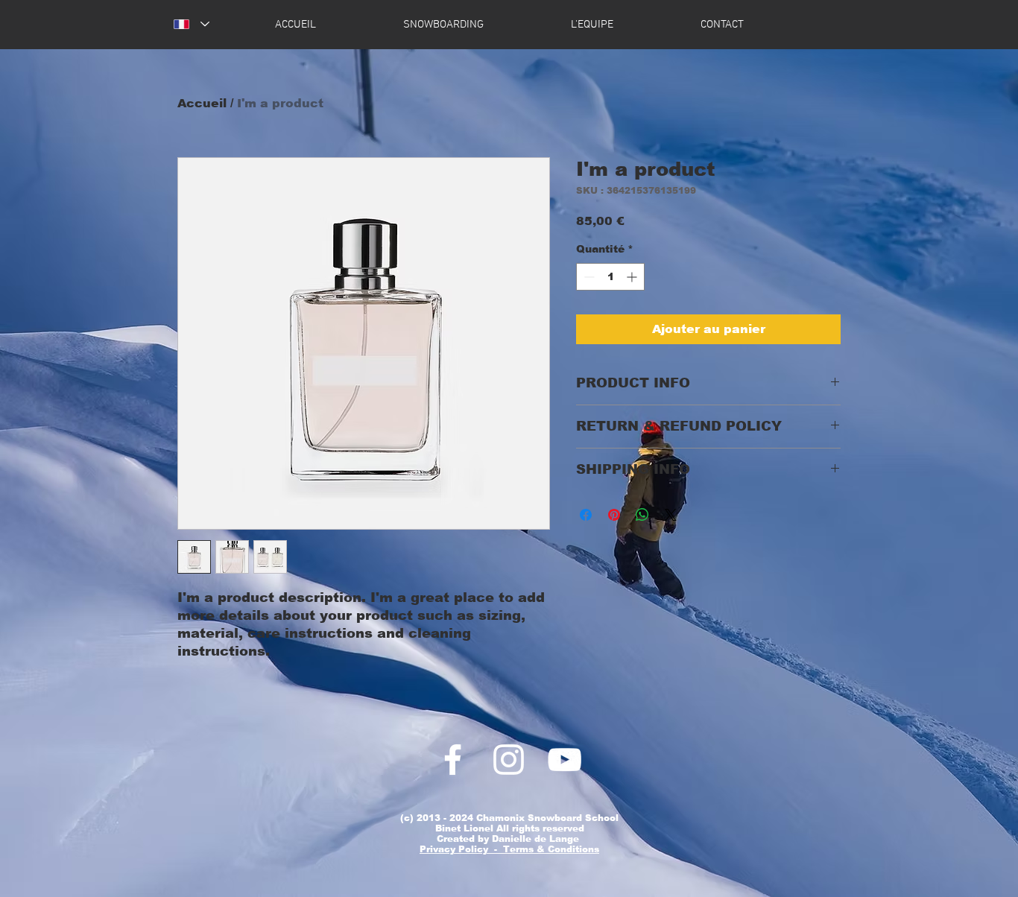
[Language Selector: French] (191, 24)
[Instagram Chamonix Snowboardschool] (508, 759)
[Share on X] (671, 515)
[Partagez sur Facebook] (586, 515)
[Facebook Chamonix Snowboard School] (452, 759)
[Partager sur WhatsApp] (642, 515)
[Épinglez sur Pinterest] (614, 515)
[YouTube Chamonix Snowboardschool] (564, 759)
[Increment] (633, 277)
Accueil (202, 103)
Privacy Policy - (461, 849)
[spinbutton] (610, 277)
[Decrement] (587, 277)
